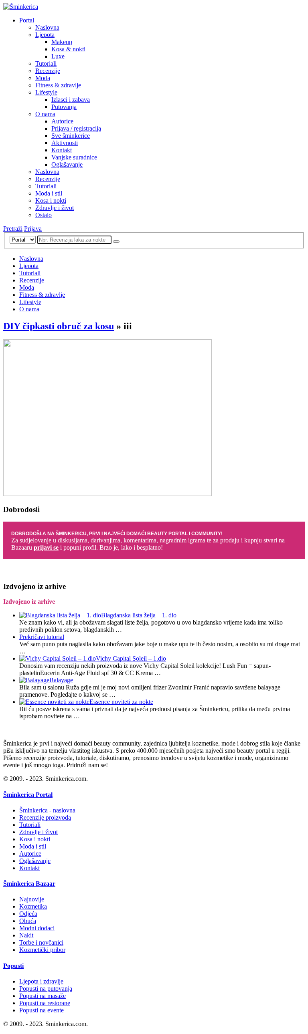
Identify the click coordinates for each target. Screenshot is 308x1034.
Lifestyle (46, 92)
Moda (42, 78)
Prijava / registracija (76, 128)
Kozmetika (33, 906)
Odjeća (28, 913)
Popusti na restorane (44, 1003)
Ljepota (45, 34)
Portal (26, 20)
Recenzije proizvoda (45, 817)
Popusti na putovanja (45, 988)
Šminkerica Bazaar (29, 883)
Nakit (26, 935)
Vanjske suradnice (74, 157)
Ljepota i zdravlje (41, 981)
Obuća (27, 920)
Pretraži (12, 228)
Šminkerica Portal (28, 794)
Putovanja (64, 106)
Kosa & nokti (68, 49)
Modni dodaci (37, 928)
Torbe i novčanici (41, 942)
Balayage (61, 680)
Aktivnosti (64, 142)
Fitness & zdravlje (58, 85)
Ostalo (43, 215)
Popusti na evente (41, 1010)
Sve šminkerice (70, 135)
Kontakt (61, 150)
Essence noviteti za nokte (121, 701)
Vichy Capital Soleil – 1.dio (131, 658)
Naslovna (47, 27)
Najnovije (31, 899)
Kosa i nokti (50, 200)
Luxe (58, 56)
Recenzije (47, 70)
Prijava (33, 228)
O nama (45, 114)
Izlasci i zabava (70, 99)
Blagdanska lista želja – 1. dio (138, 615)
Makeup (61, 41)
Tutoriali (46, 63)
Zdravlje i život (54, 207)
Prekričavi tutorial (41, 636)
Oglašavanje (67, 164)
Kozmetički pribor (42, 949)
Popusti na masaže (42, 995)
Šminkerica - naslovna (47, 810)
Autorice (62, 121)
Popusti (13, 965)
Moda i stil (48, 193)
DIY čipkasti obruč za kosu (58, 326)
